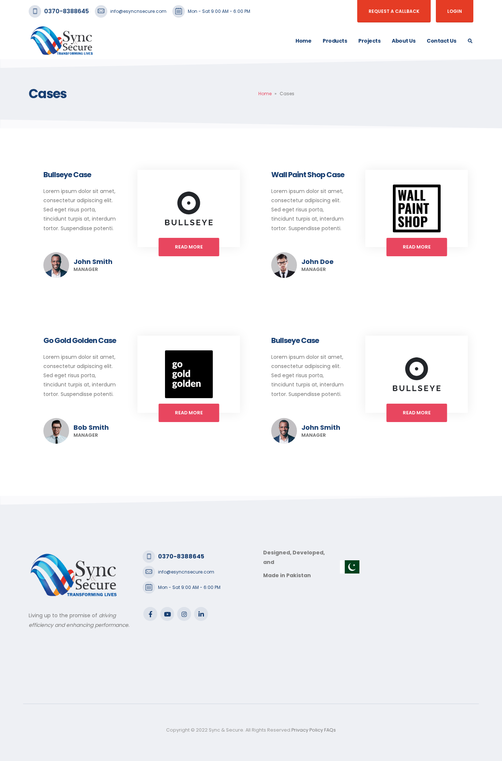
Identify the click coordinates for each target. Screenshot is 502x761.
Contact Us (441, 40)
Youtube (167, 614)
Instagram (184, 614)
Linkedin (201, 614)
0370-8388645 (66, 11)
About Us (403, 40)
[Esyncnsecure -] (62, 41)
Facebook (150, 614)
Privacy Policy (307, 730)
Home (303, 40)
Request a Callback (394, 11)
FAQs (330, 730)
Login (454, 11)
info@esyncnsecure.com (138, 11)
